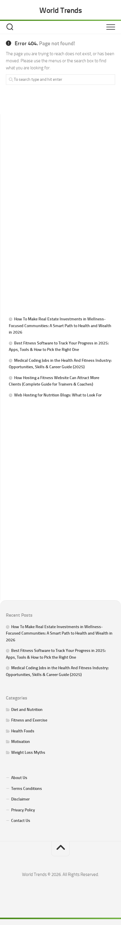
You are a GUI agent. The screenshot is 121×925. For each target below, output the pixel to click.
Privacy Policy (23, 810)
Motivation (20, 741)
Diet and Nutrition (27, 709)
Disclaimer (20, 799)
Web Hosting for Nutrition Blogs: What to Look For (58, 395)
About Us (19, 777)
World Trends (60, 10)
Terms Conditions (26, 788)
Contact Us (20, 820)
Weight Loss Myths (28, 752)
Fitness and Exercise (29, 720)
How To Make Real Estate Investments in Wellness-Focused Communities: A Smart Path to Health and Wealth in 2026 (60, 326)
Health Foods (22, 731)
